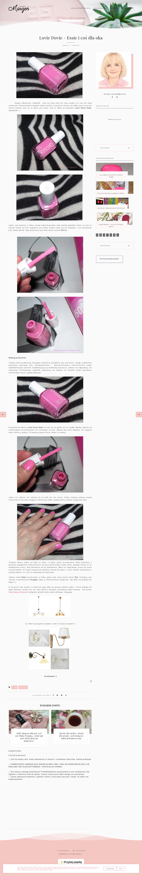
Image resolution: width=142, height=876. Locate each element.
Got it (121, 868)
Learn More (110, 868)
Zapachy (125, 8)
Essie (14, 687)
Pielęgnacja (100, 8)
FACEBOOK (64, 850)
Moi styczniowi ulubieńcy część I (111, 193)
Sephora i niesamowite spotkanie (111, 208)
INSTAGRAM (81, 850)
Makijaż (114, 8)
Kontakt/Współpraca (81, 8)
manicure (23, 687)
